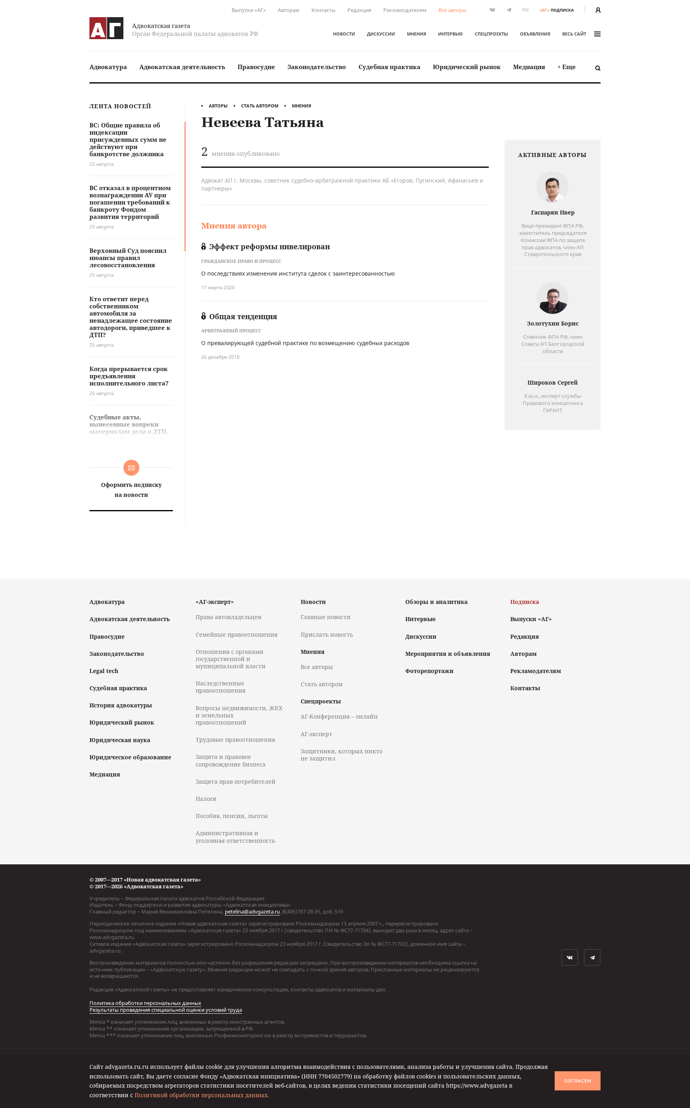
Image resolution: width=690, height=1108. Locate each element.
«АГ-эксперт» (215, 602)
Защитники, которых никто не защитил (342, 754)
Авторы (218, 106)
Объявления (535, 34)
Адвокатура (108, 67)
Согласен (577, 1080)
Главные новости (326, 617)
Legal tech (103, 671)
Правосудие (256, 67)
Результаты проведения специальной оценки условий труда (165, 1009)
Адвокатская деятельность (182, 67)
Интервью (450, 34)
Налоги (206, 798)
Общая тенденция (243, 316)
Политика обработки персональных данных (145, 1003)
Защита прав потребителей (236, 781)
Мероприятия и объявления (447, 653)
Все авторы (452, 10)
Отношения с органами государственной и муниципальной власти (231, 659)
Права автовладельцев (228, 617)
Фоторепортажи (429, 671)
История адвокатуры (120, 705)
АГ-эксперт (316, 734)
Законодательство (317, 67)
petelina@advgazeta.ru (252, 911)
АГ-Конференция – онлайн (339, 716)
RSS (525, 9)
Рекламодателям (404, 10)
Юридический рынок (467, 67)
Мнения (416, 34)
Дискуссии (381, 34)
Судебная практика (389, 67)
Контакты (323, 10)
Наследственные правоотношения (221, 686)
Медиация (529, 67)
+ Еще (566, 67)
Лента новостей (120, 106)
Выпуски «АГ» (249, 10)
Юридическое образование (130, 757)
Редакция (359, 10)
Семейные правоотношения (237, 634)
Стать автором (259, 106)
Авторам (288, 10)
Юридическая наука (119, 740)
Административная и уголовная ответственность (235, 836)
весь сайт (574, 34)
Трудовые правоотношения (235, 739)
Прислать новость (327, 634)
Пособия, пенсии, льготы (232, 816)
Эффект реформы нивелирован (269, 246)
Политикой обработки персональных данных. (202, 1095)
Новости (344, 34)
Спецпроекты (491, 34)
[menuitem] (108, 67)
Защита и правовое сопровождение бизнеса (231, 760)
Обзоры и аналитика (436, 602)
